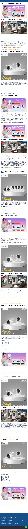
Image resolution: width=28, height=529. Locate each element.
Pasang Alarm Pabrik (10, 522)
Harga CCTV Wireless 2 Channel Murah (12, 139)
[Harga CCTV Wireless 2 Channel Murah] (14, 131)
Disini (14, 93)
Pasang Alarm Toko (10, 523)
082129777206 (19, 47)
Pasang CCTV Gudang (10, 517)
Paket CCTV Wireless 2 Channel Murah (11, 408)
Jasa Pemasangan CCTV (17, 519)
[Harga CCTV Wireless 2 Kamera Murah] (14, 11)
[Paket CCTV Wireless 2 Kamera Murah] (14, 258)
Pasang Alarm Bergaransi (3, 522)
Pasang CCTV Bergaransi (3, 518)
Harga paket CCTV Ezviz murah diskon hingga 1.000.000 (10, 49)
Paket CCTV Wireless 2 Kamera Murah (11, 273)
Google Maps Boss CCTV (9, 47)
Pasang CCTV (16, 518)
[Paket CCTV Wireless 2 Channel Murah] (14, 392)
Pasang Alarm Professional (3, 523)
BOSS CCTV (10, 118)
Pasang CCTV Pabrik (10, 518)
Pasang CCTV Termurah (3, 517)
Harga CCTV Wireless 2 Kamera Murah (11, 19)
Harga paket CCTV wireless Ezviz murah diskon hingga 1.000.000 (12, 303)
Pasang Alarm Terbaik (3, 520)
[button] (16, 1)
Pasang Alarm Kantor (10, 520)
